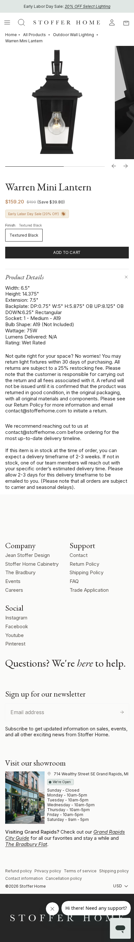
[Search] (21, 22)
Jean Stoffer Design (27, 555)
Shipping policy (114, 870)
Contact (78, 555)
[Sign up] (122, 712)
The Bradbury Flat (26, 844)
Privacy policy (47, 870)
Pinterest (15, 644)
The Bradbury (20, 572)
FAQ (74, 581)
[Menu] (7, 22)
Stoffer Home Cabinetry (32, 564)
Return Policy (84, 564)
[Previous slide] (114, 166)
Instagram (16, 618)
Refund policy (18, 870)
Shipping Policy (86, 572)
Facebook (16, 626)
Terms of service (80, 870)
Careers (14, 590)
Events (12, 581)
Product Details (24, 277)
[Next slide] (125, 166)
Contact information (24, 878)
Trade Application (89, 590)
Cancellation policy (64, 878)
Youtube (14, 635)
